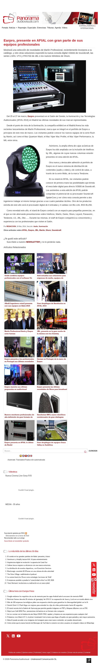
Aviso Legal (46, 652)
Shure (48, 230)
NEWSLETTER (33, 242)
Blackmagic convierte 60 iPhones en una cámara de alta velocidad (30, 571)
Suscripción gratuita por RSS (14, 533)
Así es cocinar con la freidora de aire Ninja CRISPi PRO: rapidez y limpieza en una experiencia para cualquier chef (47, 614)
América (90, 26)
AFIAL (24, 230)
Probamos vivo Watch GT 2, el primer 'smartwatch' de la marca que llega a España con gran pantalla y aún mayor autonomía (51, 617)
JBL (36, 230)
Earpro (31, 116)
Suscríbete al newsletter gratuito (16, 541)
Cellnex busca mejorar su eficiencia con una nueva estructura (28, 565)
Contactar (87, 652)
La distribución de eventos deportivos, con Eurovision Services (29, 568)
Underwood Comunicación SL (44, 659)
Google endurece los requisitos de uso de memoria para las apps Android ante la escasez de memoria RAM (45, 596)
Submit (85, 452)
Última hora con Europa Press (21, 591)
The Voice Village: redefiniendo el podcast (22, 574)
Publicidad (37, 652)
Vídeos (64, 28)
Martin (42, 230)
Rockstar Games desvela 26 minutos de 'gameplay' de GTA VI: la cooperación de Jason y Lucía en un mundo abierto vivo (50, 599)
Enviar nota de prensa (75, 652)
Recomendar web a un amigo (14, 538)
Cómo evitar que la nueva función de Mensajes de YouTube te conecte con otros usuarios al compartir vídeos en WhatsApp (50, 623)
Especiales (32, 28)
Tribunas (50, 28)
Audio (35, 226)
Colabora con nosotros (59, 652)
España (82, 26)
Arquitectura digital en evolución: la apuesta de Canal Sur (27, 562)
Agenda (58, 28)
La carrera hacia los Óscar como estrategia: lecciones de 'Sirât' (29, 577)
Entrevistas (41, 28)
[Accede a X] (94, 565)
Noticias (12, 28)
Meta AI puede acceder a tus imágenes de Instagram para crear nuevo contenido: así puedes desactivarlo (44, 620)
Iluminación (43, 226)
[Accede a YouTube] (94, 575)
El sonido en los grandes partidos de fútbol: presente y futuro (28, 556)
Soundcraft (56, 230)
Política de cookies (15, 652)
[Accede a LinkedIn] (94, 570)
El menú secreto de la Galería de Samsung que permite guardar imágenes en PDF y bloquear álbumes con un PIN (47, 608)
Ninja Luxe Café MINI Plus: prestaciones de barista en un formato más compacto (35, 611)
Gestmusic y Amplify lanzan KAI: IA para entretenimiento (27, 559)
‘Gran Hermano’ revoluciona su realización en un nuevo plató (28, 583)
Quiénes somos (27, 652)
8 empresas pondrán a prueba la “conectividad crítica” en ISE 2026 (30, 580)
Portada (5, 27)
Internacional (87, 28)
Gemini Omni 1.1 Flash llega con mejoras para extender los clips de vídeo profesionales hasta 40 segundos (45, 605)
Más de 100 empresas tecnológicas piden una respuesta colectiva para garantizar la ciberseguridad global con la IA (47, 602)
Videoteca (12, 472)
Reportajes (22, 28)
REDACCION (11, 226)
